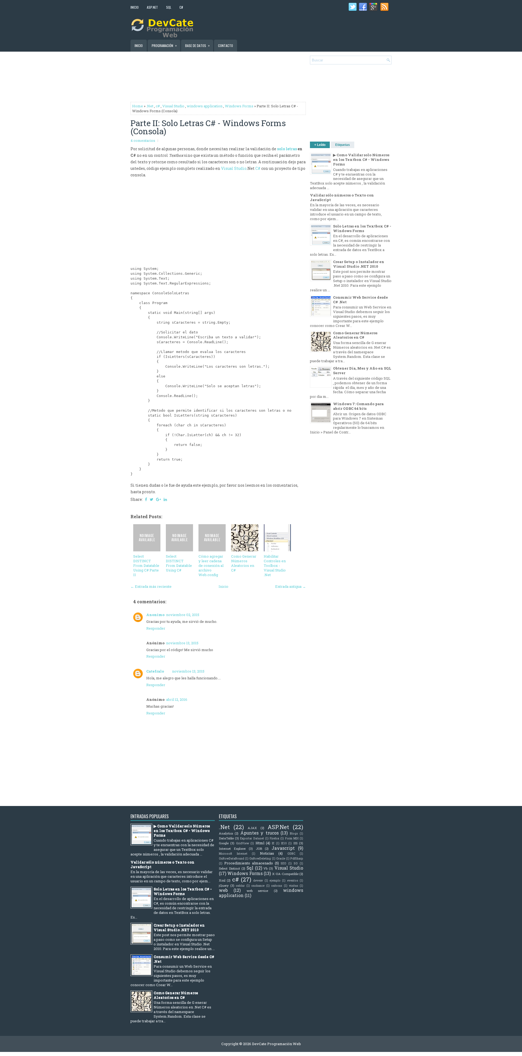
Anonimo (155, 614)
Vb (265, 868)
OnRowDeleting (260, 858)
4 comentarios (142, 140)
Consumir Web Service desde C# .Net (360, 299)
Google (224, 843)
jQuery (224, 885)
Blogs (294, 833)
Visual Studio (173, 106)
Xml (222, 880)
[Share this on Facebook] (146, 499)
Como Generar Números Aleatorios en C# (243, 563)
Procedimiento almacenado (248, 863)
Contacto (225, 45)
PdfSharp (296, 858)
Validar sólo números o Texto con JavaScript (342, 197)
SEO (283, 863)
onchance (258, 886)
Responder (155, 628)
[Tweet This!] (151, 499)
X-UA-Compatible (285, 874)
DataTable (226, 838)
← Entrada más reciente (151, 586)
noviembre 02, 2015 (182, 614)
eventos (292, 880)
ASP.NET (152, 7)
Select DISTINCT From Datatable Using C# (179, 563)
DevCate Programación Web (276, 1043)
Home (137, 106)
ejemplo (275, 880)
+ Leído (319, 145)
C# (181, 7)
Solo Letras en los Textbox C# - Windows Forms (362, 228)
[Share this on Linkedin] (165, 499)
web (223, 890)
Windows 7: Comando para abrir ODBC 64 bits (358, 406)
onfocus (276, 886)
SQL (168, 7)
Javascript (283, 848)
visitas (293, 886)
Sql (250, 868)
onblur (240, 886)
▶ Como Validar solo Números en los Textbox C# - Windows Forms (361, 159)
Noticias (267, 853)
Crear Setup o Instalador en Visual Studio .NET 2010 (358, 264)
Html (260, 843)
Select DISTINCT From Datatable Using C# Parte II (146, 565)
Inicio (134, 7)
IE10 (284, 843)
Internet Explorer (232, 848)
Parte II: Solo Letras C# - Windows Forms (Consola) (208, 127)
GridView (242, 843)
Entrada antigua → (290, 586)
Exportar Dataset (252, 838)
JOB (259, 848)
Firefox (274, 838)
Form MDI (292, 838)
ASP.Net (278, 827)
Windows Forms (239, 106)
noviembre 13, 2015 (182, 643)
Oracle (280, 858)
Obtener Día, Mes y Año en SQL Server (362, 370)
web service (257, 891)
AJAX (252, 828)
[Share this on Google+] (158, 499)
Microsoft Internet (233, 853)
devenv (258, 880)
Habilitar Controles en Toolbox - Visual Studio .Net (275, 565)
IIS (295, 843)
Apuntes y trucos (259, 833)
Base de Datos (197, 45)
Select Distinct (229, 868)
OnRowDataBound (231, 858)
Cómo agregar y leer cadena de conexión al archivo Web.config (210, 565)
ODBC (291, 853)
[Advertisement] (327, 25)
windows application (204, 106)
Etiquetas (342, 145)
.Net (149, 106)
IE (273, 843)
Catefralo (155, 671)
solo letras (287, 148)
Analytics (226, 833)
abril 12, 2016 (176, 699)
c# (158, 106)
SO (296, 863)
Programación (164, 45)
